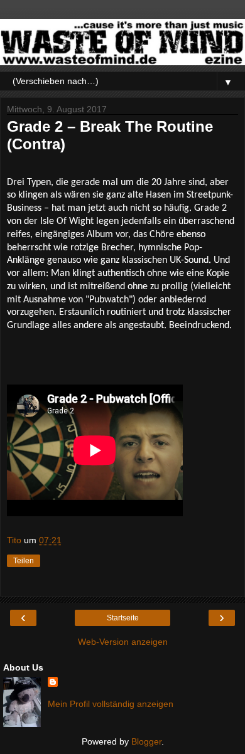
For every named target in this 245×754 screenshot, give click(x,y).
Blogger (146, 741)
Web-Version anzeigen (123, 642)
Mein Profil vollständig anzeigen (110, 704)
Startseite (123, 617)
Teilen (23, 560)
